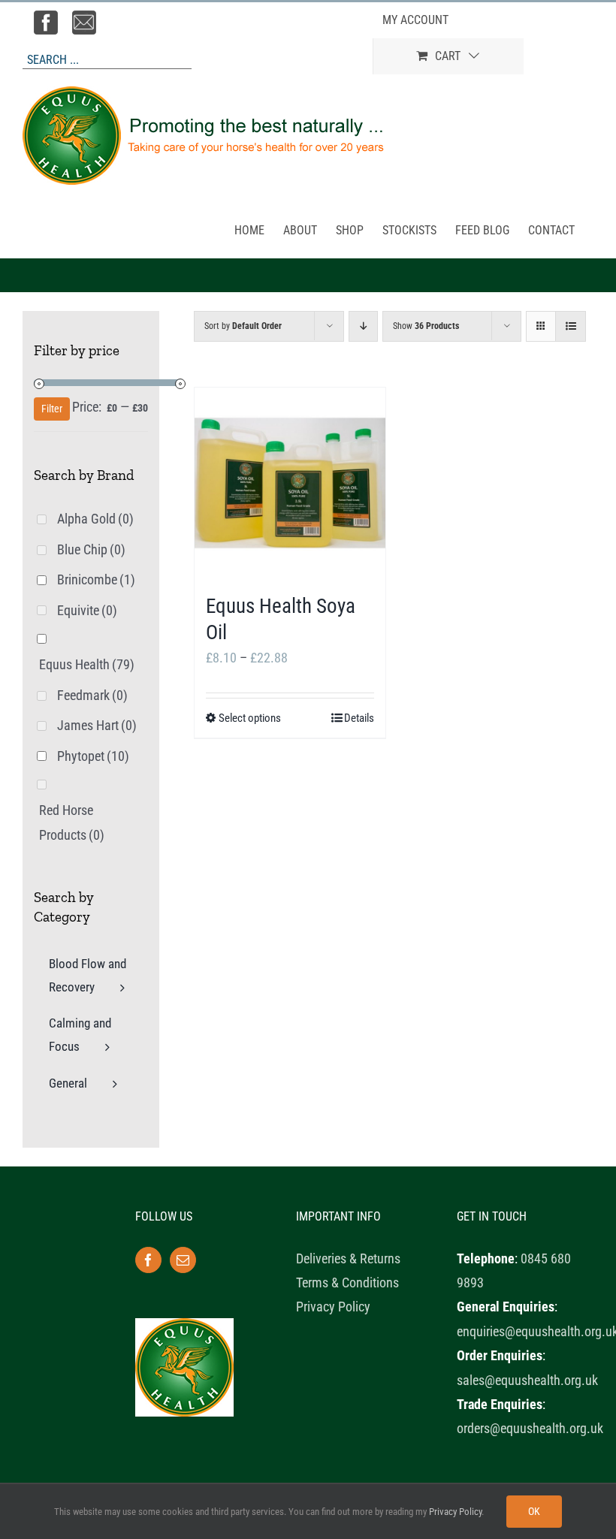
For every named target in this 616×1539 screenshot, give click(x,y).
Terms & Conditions (347, 1282)
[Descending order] (363, 326)
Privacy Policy (333, 1306)
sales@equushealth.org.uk (527, 1380)
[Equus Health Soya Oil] (290, 483)
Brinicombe (96, 579)
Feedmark (92, 695)
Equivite (87, 610)
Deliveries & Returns (348, 1258)
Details (359, 718)
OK (534, 1511)
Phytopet (93, 756)
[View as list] (570, 326)
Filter (51, 409)
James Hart (97, 725)
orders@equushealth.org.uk (530, 1428)
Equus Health (86, 664)
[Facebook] (148, 1260)
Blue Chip (91, 549)
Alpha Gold (95, 519)
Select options (250, 718)
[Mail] (183, 1260)
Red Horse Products (71, 822)
